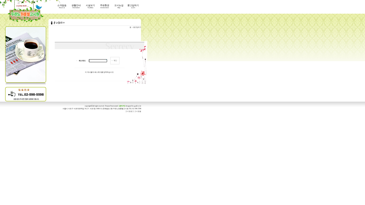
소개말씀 (61, 6)
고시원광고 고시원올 (133, 111)
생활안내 (76, 6)
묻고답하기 (133, 6)
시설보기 (90, 6)
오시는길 (118, 6)
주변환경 (104, 6)
